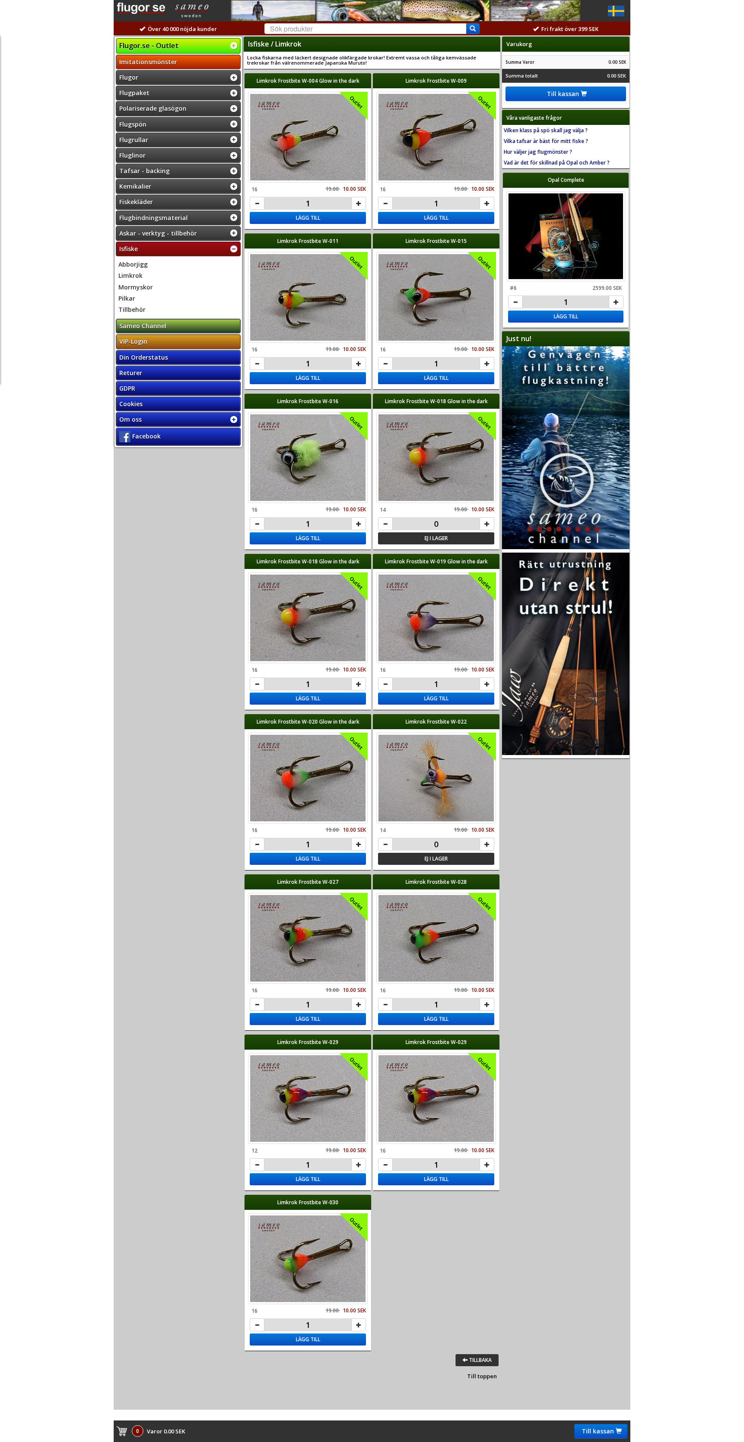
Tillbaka (480, 1360)
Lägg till (308, 217)
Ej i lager (436, 538)
